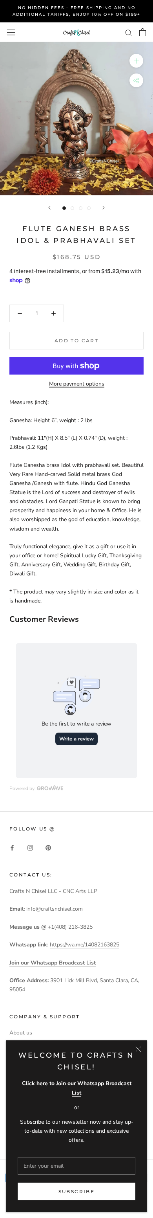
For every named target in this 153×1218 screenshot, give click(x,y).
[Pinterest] (48, 847)
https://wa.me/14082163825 (84, 944)
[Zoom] (136, 61)
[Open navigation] (11, 32)
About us (20, 1032)
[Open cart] (142, 32)
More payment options (76, 384)
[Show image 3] (80, 208)
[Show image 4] (89, 208)
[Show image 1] (64, 208)
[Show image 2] (72, 208)
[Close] (138, 1049)
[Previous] (49, 207)
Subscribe (76, 1191)
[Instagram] (30, 847)
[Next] (103, 207)
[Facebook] (12, 847)
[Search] (128, 32)
